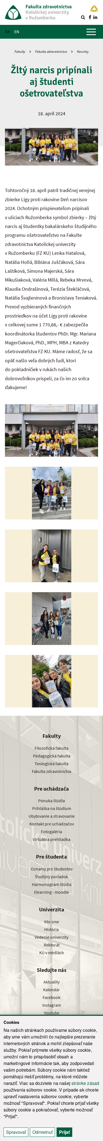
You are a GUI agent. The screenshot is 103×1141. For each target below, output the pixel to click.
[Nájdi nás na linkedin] (95, 17)
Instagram (51, 1005)
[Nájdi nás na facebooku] (90, 17)
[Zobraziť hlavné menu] (91, 32)
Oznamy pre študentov (52, 869)
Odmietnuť (42, 1132)
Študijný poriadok (51, 876)
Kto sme (51, 921)
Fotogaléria (51, 831)
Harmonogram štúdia (51, 884)
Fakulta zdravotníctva (51, 51)
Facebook (51, 997)
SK (7, 31)
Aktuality (51, 982)
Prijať (64, 1132)
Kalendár (51, 989)
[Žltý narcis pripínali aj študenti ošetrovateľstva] (51, 430)
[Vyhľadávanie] (83, 17)
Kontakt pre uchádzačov (51, 824)
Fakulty (20, 51)
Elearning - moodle (51, 892)
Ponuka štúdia (51, 800)
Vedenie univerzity (51, 937)
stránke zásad (85, 1083)
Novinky (83, 51)
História (51, 929)
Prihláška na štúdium (51, 808)
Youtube (51, 1013)
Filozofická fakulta (51, 748)
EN (16, 31)
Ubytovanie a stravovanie (52, 816)
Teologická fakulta (51, 763)
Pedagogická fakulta (51, 756)
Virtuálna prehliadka (51, 839)
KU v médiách (51, 952)
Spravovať (16, 1132)
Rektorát (52, 945)
